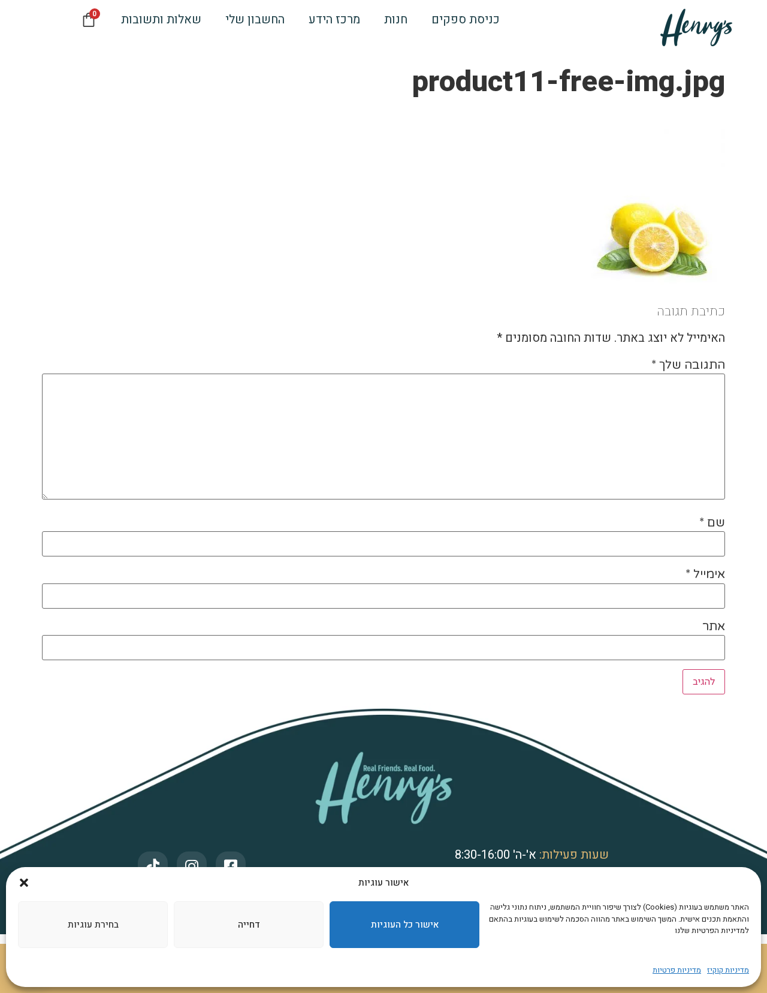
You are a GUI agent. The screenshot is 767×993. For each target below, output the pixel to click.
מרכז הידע (334, 19)
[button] (24, 883)
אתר (713, 627)
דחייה (249, 924)
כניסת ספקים (465, 19)
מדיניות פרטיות (677, 970)
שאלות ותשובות (161, 19)
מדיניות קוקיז (728, 970)
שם (712, 523)
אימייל (705, 574)
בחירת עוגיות (93, 924)
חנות (395, 19)
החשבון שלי (255, 19)
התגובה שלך (688, 365)
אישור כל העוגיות (405, 924)
